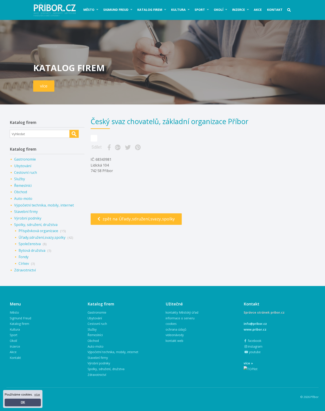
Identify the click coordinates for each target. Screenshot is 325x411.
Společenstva (30, 243)
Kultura (178, 10)
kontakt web (174, 341)
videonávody (175, 335)
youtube (254, 352)
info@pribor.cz (255, 324)
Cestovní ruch (25, 172)
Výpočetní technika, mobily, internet (44, 205)
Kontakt (275, 10)
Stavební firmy (26, 211)
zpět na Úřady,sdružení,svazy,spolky (138, 219)
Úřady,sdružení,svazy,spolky (42, 237)
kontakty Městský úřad (182, 312)
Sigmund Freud (115, 10)
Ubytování (22, 165)
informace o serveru (180, 318)
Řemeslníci (23, 185)
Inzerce (238, 10)
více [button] (37, 394)
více (44, 86)
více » (248, 363)
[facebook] (110, 147)
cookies (171, 324)
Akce (258, 10)
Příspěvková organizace (38, 230)
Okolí (218, 10)
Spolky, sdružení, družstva (35, 224)
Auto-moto (23, 198)
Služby (19, 178)
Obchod (20, 191)
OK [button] (23, 402)
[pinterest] (138, 147)
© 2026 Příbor (309, 397)
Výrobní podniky (27, 218)
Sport (200, 10)
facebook (254, 341)
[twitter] (128, 147)
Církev (24, 263)
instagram (254, 346)
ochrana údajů (176, 329)
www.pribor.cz (255, 329)
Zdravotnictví (25, 270)
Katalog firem (149, 10)
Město (88, 10)
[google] (118, 147)
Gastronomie (25, 159)
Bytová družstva (32, 250)
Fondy (24, 256)
